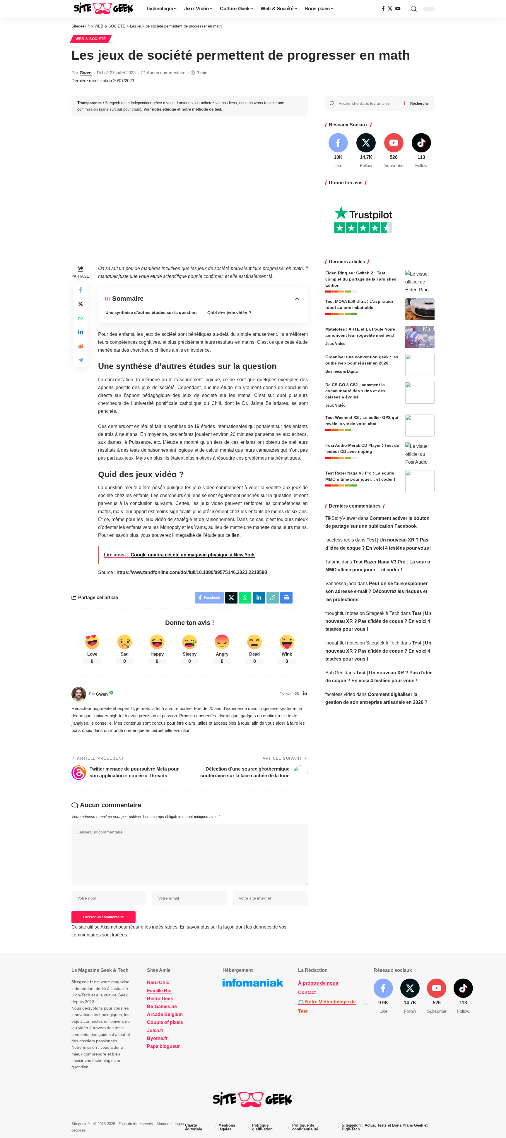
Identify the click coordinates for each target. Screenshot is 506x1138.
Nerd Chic (158, 982)
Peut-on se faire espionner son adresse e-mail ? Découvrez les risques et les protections (376, 591)
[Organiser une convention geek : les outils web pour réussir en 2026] (420, 365)
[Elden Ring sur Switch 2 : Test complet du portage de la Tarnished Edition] (420, 281)
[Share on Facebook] (80, 290)
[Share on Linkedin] (80, 332)
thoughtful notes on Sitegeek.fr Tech (362, 613)
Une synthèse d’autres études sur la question (151, 312)
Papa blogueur (163, 1046)
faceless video (340, 694)
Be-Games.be (162, 1006)
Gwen (86, 72)
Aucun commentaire (166, 72)
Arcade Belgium (165, 1014)
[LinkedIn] (305, 694)
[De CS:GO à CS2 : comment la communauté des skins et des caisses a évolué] (420, 393)
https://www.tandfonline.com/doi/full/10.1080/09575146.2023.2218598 (192, 572)
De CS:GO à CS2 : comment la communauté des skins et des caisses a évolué (355, 390)
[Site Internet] (297, 694)
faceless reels (339, 539)
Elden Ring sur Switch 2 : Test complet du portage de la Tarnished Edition (360, 279)
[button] (414, 9)
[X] (390, 9)
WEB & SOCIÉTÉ (91, 39)
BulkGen (334, 672)
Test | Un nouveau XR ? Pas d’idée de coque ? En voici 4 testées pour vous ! (378, 621)
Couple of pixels (165, 1022)
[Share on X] (80, 304)
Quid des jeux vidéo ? (229, 312)
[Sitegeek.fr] (103, 9)
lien (236, 535)
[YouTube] (398, 9)
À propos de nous (318, 983)
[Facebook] (383, 9)
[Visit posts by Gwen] (78, 694)
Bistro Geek (160, 998)
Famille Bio (159, 990)
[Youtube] (394, 151)
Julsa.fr (155, 1030)
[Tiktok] (421, 151)
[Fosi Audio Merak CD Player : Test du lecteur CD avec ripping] (420, 453)
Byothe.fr (157, 1038)
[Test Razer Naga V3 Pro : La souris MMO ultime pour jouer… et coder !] (420, 481)
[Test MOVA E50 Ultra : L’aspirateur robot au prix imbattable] (420, 309)
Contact (307, 992)
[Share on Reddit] (80, 346)
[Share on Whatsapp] (80, 318)
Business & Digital (342, 371)
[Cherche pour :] (369, 103)
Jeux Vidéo (335, 343)
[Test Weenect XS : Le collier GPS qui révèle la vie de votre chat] (420, 425)
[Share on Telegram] (80, 360)
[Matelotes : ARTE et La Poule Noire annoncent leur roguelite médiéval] (420, 337)
